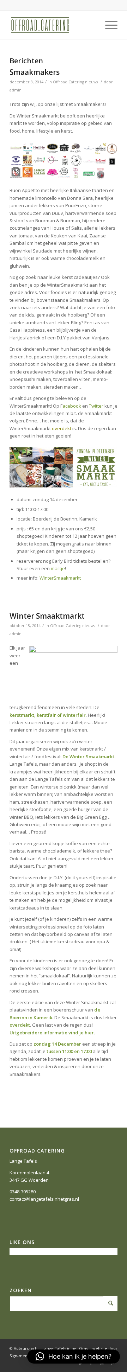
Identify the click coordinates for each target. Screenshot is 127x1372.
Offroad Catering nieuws (75, 81)
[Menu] (107, 25)
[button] (73, 1356)
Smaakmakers (35, 72)
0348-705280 (23, 1191)
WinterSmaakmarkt (60, 578)
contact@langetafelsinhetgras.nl (44, 1199)
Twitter (96, 406)
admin (16, 90)
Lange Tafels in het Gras (65, 1348)
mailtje (58, 568)
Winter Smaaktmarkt (47, 616)
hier (89, 1032)
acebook (71, 406)
